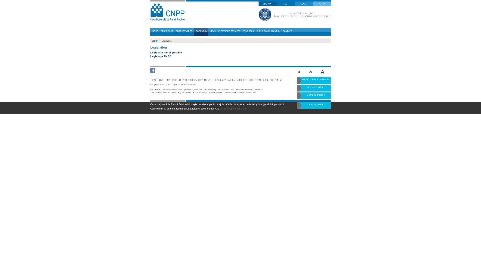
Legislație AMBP (160, 56)
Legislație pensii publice (166, 52)
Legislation (167, 41)
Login (303, 4)
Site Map (267, 4)
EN (324, 4)
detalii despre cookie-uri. (233, 108)
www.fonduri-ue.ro (254, 89)
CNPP (154, 41)
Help (285, 4)
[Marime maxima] (322, 74)
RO (320, 4)
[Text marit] (310, 74)
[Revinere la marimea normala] (299, 74)
